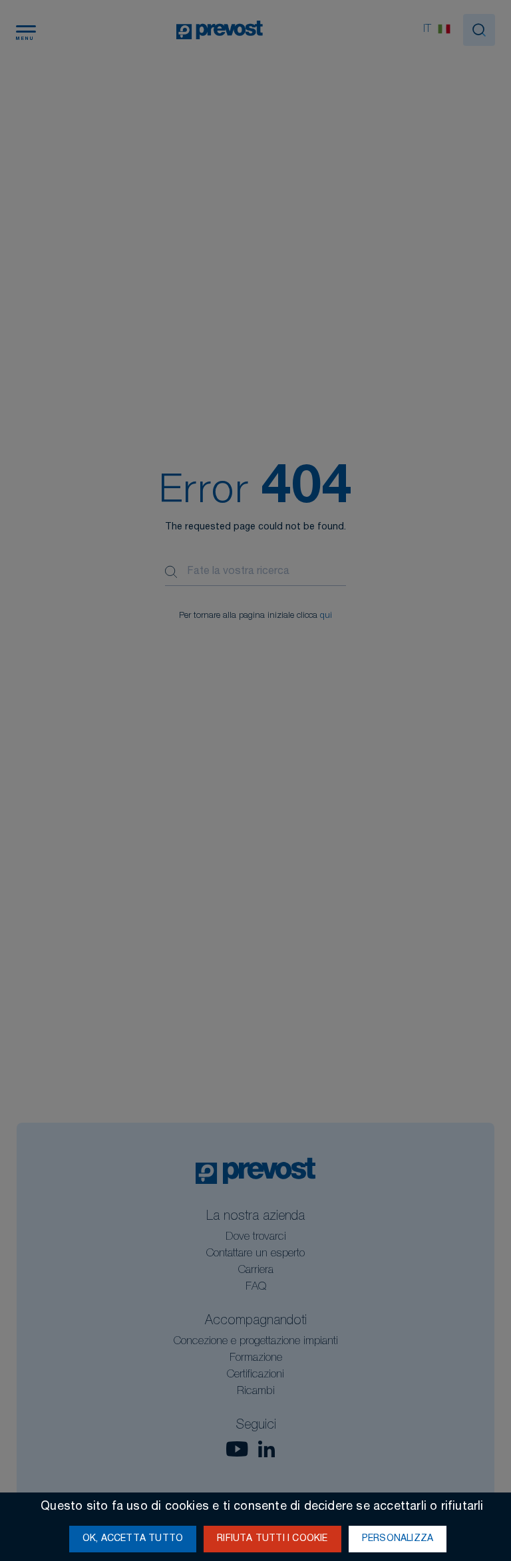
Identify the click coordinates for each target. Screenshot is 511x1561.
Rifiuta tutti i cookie (272, 1539)
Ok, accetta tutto (133, 1539)
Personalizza (397, 1539)
